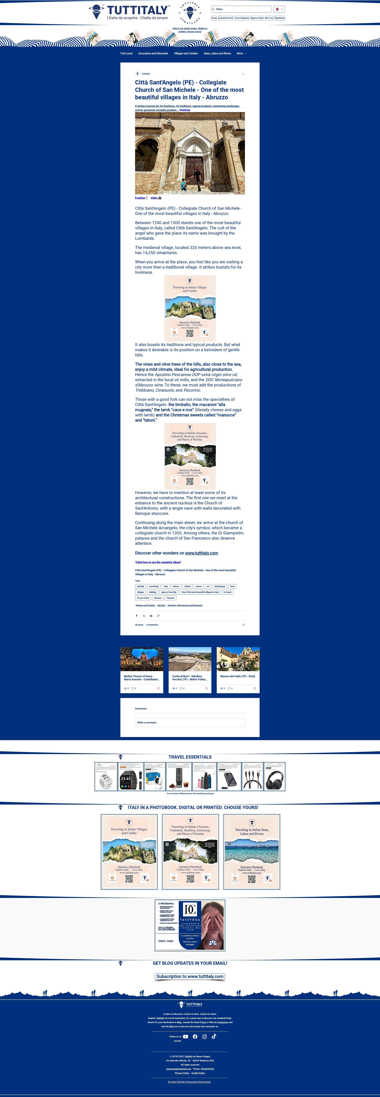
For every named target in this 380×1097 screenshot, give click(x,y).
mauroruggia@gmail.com (178, 1069)
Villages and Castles (186, 53)
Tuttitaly (160, 1018)
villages (140, 592)
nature (199, 586)
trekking (152, 592)
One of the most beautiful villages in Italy (200, 592)
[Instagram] (205, 1037)
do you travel (143, 598)
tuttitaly (140, 586)
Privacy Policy (182, 1073)
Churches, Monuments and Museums (185, 605)
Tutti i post (126, 53)
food (232, 586)
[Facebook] (195, 1037)
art (208, 586)
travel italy (154, 586)
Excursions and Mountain (153, 53)
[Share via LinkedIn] (151, 615)
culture (187, 586)
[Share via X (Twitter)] (143, 615)
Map (179, 1022)
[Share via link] (158, 615)
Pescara (170, 598)
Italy (166, 586)
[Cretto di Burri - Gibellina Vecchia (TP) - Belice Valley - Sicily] (190, 659)
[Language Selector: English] (279, 9)
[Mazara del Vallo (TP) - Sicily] (238, 659)
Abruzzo (158, 598)
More (240, 53)
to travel (227, 592)
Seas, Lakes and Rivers (217, 53)
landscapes (220, 586)
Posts (203, 1022)
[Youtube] (186, 1037)
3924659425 (207, 1069)
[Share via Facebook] (136, 615)
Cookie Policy (198, 1073)
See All (256, 641)
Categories (222, 1022)
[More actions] (243, 74)
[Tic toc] (214, 1037)
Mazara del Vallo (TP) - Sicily (237, 676)
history (176, 586)
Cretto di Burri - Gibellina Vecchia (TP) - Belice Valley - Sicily (189, 678)
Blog (171, 1026)
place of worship (168, 592)
